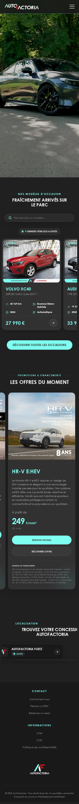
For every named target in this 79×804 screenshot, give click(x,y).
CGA (40, 733)
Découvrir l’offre (37, 546)
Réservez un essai (39, 713)
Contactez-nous (40, 699)
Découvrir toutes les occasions (40, 345)
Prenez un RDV (39, 706)
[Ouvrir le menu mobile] (72, 6)
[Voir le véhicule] (53, 323)
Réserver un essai (37, 534)
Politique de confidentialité (39, 747)
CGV (40, 740)
